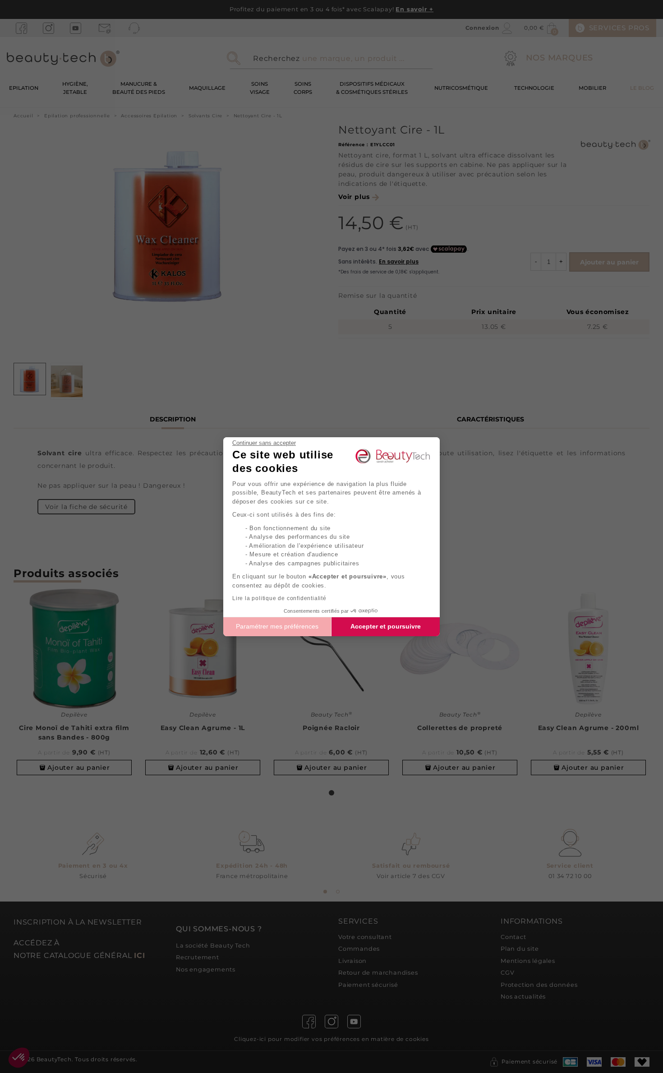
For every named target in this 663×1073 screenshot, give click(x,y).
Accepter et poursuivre (385, 626)
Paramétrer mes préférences (277, 626)
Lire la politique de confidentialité (279, 598)
